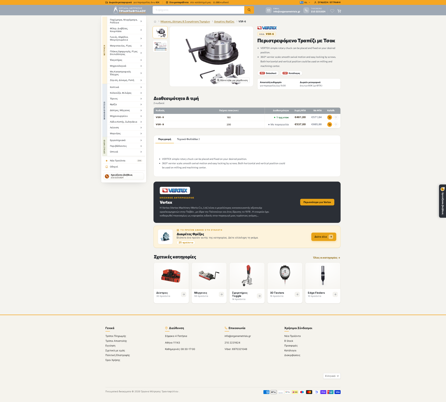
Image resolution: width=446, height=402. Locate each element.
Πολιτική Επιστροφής (117, 355)
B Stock (288, 340)
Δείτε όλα (320, 236)
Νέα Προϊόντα (292, 335)
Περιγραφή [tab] (164, 139)
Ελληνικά (330, 375)
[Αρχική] (155, 21)
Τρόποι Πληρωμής (115, 335)
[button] (160, 32)
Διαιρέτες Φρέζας (224, 21)
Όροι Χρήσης (112, 359)
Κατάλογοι (290, 350)
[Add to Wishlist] (335, 117)
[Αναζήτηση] (249, 10)
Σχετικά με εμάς (115, 350)
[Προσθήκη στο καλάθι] (329, 117)
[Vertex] (267, 28)
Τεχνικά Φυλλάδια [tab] (188, 139)
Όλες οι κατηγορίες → (326, 257)
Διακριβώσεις (292, 355)
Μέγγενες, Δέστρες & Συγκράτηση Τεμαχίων (185, 21)
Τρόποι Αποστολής (116, 340)
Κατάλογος (291, 73)
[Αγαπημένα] (332, 11)
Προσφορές (291, 345)
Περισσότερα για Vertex (317, 202)
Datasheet (268, 73)
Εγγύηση (110, 345)
